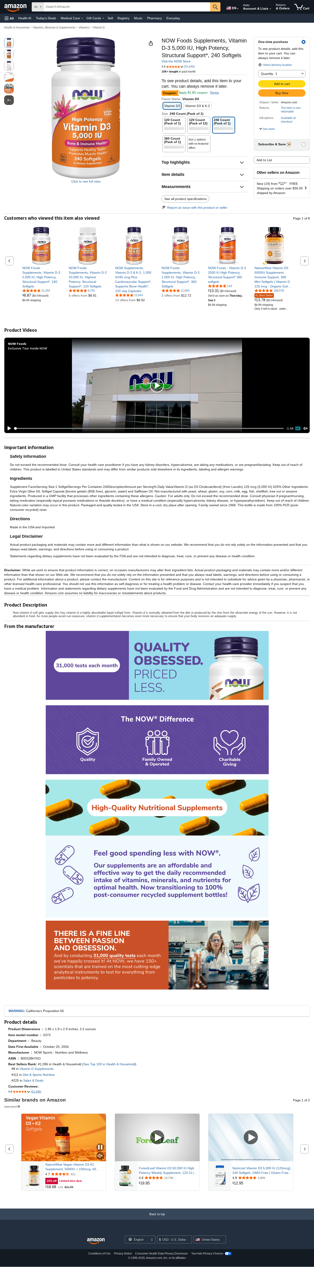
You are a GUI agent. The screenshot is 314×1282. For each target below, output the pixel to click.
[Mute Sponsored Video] (100, 1156)
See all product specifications (185, 199)
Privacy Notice (123, 1253)
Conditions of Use (99, 1253)
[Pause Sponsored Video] (100, 1147)
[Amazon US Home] (96, 1241)
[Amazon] (16, 7)
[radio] (9, 42)
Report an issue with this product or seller (197, 207)
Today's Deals (46, 18)
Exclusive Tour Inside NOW (27, 348)
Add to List (264, 160)
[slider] (149, 428)
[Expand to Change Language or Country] (238, 8)
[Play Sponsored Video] (157, 1137)
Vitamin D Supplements (37, 1069)
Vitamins (84, 27)
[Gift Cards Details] (103, 18)
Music (138, 18)
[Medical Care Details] (82, 18)
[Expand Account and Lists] (270, 8)
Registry (123, 18)
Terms (214, 92)
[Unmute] (305, 428)
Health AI (24, 18)
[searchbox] (127, 7)
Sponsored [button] (10, 1106)
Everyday (173, 18)
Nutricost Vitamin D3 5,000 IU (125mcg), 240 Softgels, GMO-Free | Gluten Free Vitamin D (261, 1170)
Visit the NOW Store (176, 61)
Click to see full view (85, 181)
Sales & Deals (33, 1080)
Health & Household (16, 27)
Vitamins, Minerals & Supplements (54, 27)
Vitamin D (99, 27)
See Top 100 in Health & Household (109, 1064)
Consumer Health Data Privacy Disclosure (161, 1253)
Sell (110, 18)
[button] (9, 18)
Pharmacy (154, 18)
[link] (41, 277)
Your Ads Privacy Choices (207, 1253)
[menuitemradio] (297, 428)
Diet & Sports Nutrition (39, 1075)
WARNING (16, 1011)
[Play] (8, 428)
